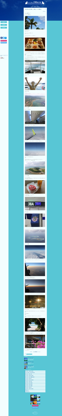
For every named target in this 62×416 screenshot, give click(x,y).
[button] (45, 9)
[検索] (46, 2)
